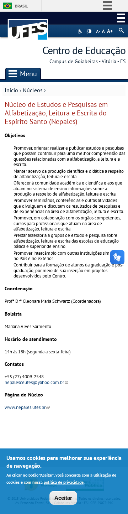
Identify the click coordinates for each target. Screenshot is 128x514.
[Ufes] (28, 26)
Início (11, 90)
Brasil (21, 6)
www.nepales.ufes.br (27, 407)
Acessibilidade (80, 31)
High (88, 31)
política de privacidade (64, 482)
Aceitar (63, 498)
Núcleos (33, 90)
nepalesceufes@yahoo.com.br (36, 382)
